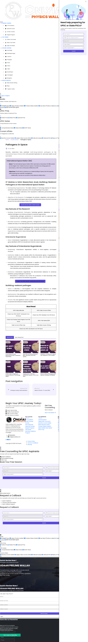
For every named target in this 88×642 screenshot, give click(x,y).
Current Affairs (15, 139)
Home (7, 139)
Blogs (8, 86)
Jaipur (8, 69)
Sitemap (29, 444)
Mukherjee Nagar (11, 53)
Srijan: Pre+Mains (11, 45)
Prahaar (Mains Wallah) (44, 426)
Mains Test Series (11, 42)
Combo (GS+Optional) (29, 423)
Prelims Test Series (11, 39)
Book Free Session (50, 412)
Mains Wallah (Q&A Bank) (45, 428)
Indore (8, 65)
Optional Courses (30, 426)
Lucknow (9, 56)
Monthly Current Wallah (44, 423)
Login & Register (5, 95)
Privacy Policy (31, 441)
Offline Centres (6, 48)
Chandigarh (10, 75)
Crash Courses (29, 421)
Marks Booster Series (44, 424)
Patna (8, 62)
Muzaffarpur (10, 72)
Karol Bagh (9, 50)
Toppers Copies (11, 89)
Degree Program (11, 34)
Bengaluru (9, 78)
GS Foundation (10, 25)
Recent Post (10, 337)
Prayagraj (9, 59)
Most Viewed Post (19, 337)
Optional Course (11, 28)
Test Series (5, 37)
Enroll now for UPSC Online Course (30, 205)
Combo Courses (11, 31)
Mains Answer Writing (12, 82)
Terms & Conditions (32, 443)
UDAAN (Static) (42, 419)
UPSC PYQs (41, 429)
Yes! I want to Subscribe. (10, 635)
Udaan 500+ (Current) (44, 421)
